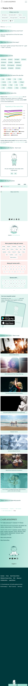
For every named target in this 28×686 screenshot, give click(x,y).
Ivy (15, 79)
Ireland (6, 533)
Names (20, 15)
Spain (22, 533)
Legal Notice (12, 580)
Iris (10, 82)
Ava (16, 85)
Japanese (18, 62)
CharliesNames (16, 235)
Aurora (4, 82)
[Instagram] (17, 558)
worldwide (3, 143)
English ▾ (14, 563)
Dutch (10, 59)
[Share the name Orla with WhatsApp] (14, 219)
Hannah (14, 252)
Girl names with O (13, 15)
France (15, 531)
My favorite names (22, 685)
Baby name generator (6, 537)
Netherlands (12, 533)
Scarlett (11, 254)
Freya (11, 85)
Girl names (4, 15)
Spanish (4, 68)
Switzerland (3, 534)
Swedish (11, 68)
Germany (20, 531)
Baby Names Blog (5, 540)
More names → (13, 257)
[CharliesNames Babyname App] (8, 1)
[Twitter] (10, 558)
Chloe (23, 252)
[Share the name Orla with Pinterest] (16, 219)
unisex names (7, 527)
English (17, 59)
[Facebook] (12, 558)
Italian (10, 62)
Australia (22, 142)
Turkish (18, 68)
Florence (10, 87)
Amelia (3, 249)
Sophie (19, 246)
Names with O (5, 17)
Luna (16, 254)
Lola (3, 87)
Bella (15, 82)
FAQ (14, 578)
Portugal (18, 533)
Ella (22, 85)
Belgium (24, 529)
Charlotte (14, 246)
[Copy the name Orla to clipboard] (19, 219)
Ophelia (4, 85)
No (15, 173)
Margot (22, 82)
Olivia (16, 249)
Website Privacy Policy (6, 578)
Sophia (8, 246)
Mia (24, 246)
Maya (19, 252)
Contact (2, 575)
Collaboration (4, 580)
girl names (21, 525)
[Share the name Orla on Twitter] (12, 219)
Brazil (2, 531)
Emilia (3, 246)
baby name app (15, 298)
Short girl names (14, 17)
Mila (24, 249)
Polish (3, 65)
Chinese (4, 59)
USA (14, 142)
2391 (12, 20)
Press (7, 575)
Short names (22, 17)
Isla (3, 79)
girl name (8, 26)
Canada (17, 142)
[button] (3, 205)
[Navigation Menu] (26, 2)
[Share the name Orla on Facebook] (9, 219)
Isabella (4, 252)
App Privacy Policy (14, 575)
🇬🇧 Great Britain (5, 186)
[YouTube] (15, 558)
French (24, 59)
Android (15, 522)
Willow (9, 79)
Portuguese (11, 65)
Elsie (20, 79)
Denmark (10, 531)
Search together (12, 685)
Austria (19, 529)
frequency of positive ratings (14, 96)
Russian (19, 65)
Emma (12, 249)
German (4, 62)
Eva (7, 254)
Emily (9, 252)
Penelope (24, 87)
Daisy (17, 87)
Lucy (20, 254)
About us (19, 578)
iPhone (21, 522)
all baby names (18, 527)
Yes (12, 173)
